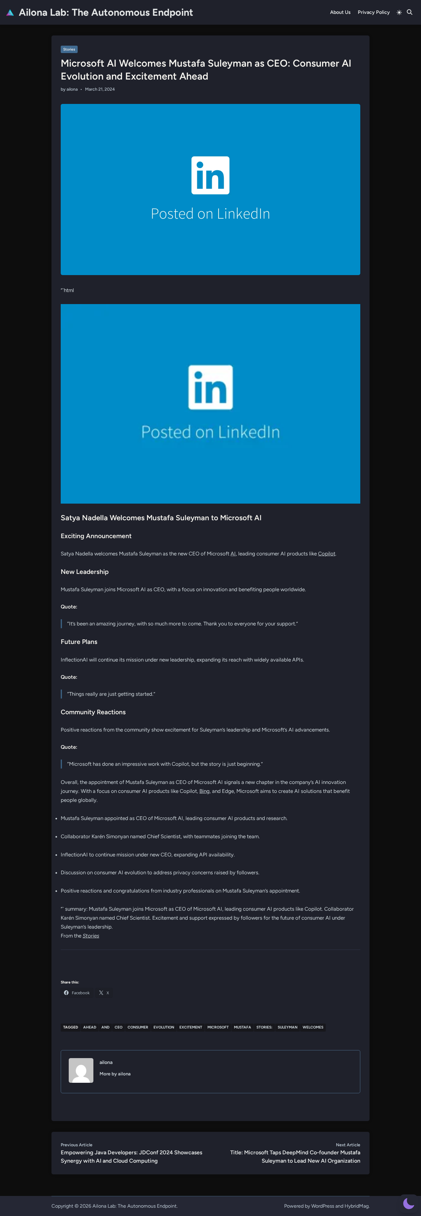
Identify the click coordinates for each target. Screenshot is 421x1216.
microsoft (218, 1027)
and (105, 1027)
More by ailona (115, 1074)
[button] (408, 1203)
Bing (204, 791)
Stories (69, 49)
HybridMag (357, 1206)
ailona (72, 89)
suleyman (287, 1027)
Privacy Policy (374, 12)
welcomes (313, 1027)
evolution (163, 1027)
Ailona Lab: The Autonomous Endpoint (106, 12)
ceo (118, 1027)
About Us (340, 12)
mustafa (242, 1027)
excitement (190, 1027)
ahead (89, 1027)
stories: (264, 1027)
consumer (138, 1027)
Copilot (326, 553)
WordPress (322, 1206)
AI (233, 553)
